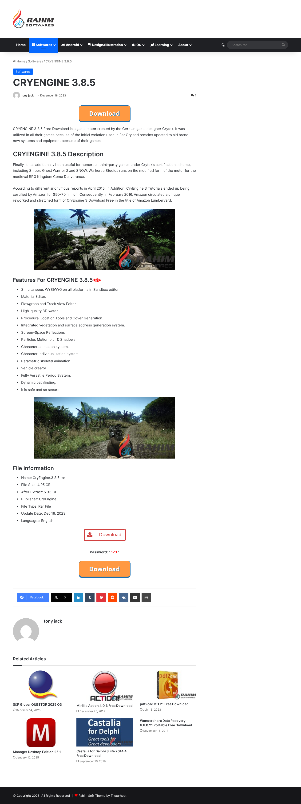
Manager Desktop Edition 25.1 (37, 752)
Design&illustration (107, 45)
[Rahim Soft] (33, 18)
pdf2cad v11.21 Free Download (164, 704)
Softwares (43, 45)
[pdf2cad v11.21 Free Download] (168, 684)
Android (72, 45)
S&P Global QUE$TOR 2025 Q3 (37, 704)
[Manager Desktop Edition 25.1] (41, 732)
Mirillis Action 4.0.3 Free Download (104, 706)
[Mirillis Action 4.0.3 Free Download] (104, 685)
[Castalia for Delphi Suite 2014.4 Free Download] (104, 732)
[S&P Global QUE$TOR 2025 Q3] (41, 685)
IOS (138, 45)
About (183, 45)
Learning (161, 45)
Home (21, 45)
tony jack (27, 95)
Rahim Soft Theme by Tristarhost (103, 795)
